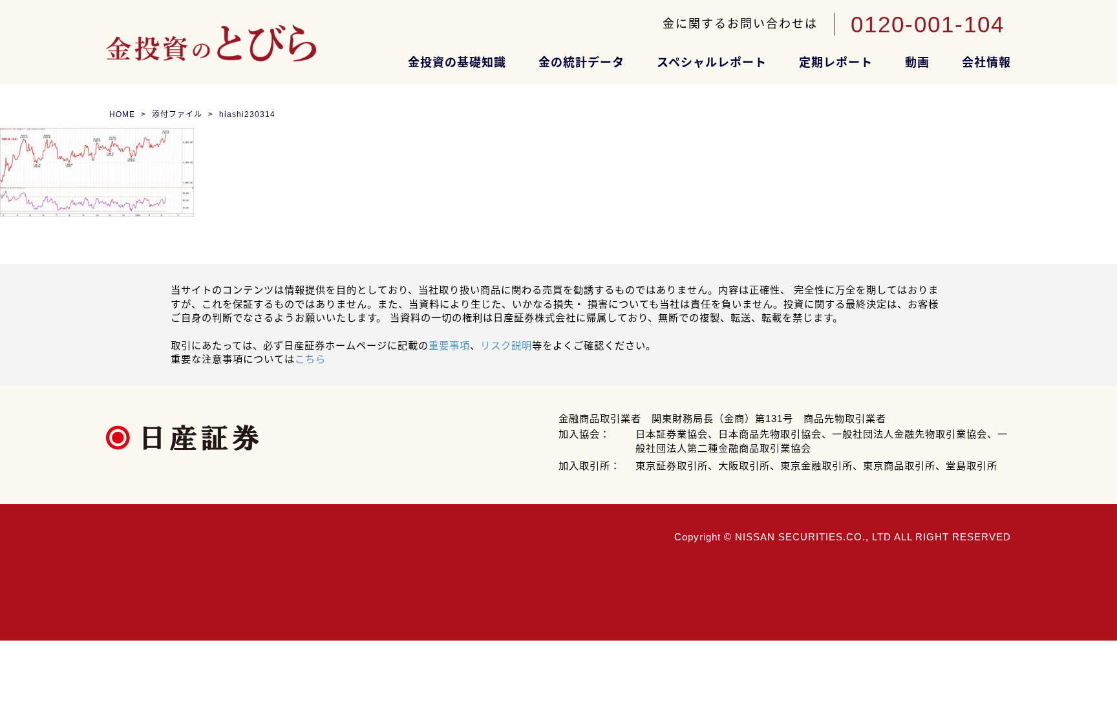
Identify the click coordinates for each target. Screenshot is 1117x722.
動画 (917, 62)
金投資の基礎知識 (457, 62)
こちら (310, 359)
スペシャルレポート (712, 62)
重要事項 (449, 345)
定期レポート (836, 62)
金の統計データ (581, 62)
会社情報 (986, 62)
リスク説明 (506, 345)
